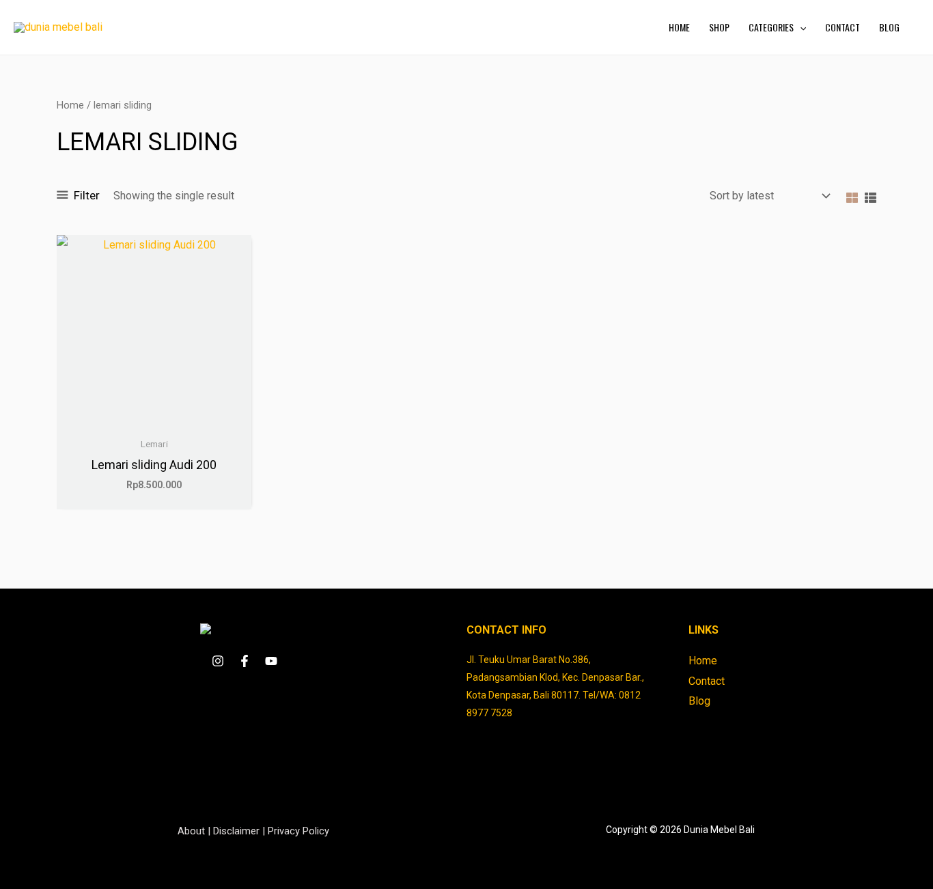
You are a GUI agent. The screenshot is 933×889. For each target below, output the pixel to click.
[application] (800, 27)
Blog (699, 700)
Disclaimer (236, 831)
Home (70, 105)
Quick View (154, 417)
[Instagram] (218, 661)
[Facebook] (244, 661)
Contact (706, 681)
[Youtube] (271, 661)
